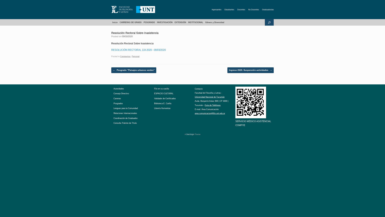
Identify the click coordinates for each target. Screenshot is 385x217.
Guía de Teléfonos (213, 105)
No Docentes (253, 10)
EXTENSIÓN (180, 22)
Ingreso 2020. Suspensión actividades (250, 70)
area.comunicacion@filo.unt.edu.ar (210, 113)
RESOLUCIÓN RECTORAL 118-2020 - (132, 50)
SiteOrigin (190, 134)
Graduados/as (268, 10)
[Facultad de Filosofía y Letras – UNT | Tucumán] (133, 9)
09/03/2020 (160, 50)
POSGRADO (149, 22)
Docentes (241, 10)
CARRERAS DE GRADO (131, 22)
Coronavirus (125, 56)
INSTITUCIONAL (195, 22)
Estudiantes (229, 10)
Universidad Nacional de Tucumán (210, 97)
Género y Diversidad (214, 22)
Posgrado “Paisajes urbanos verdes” (134, 70)
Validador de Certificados (165, 98)
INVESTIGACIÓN (164, 22)
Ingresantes (216, 10)
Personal (135, 56)
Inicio (115, 22)
